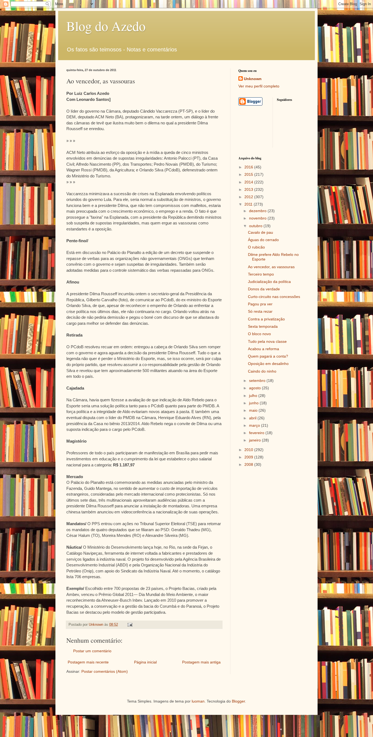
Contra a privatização (266, 319)
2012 (249, 197)
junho (254, 403)
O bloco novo (259, 334)
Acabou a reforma (263, 349)
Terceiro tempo (261, 274)
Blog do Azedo (106, 25)
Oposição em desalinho (268, 363)
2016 (249, 167)
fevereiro (257, 433)
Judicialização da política (269, 281)
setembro (258, 380)
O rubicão (256, 247)
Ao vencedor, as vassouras (271, 267)
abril (253, 418)
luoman (198, 701)
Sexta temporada (263, 326)
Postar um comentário (92, 651)
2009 (249, 457)
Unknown (253, 79)
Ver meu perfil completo (258, 86)
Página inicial (145, 662)
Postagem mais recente (88, 662)
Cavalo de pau (260, 232)
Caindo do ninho (262, 371)
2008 (249, 464)
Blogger (238, 701)
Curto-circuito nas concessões (274, 296)
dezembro (258, 211)
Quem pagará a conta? (268, 356)
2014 (249, 182)
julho (253, 395)
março (255, 425)
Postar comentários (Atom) (104, 671)
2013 (249, 189)
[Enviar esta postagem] (130, 625)
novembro (258, 218)
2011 (249, 204)
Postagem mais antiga (201, 662)
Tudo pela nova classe (267, 341)
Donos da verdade (264, 289)
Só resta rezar (260, 311)
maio (254, 410)
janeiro (255, 440)
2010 (249, 450)
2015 (249, 174)
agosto (255, 388)
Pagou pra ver (260, 304)
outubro (256, 226)
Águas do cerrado (263, 240)
